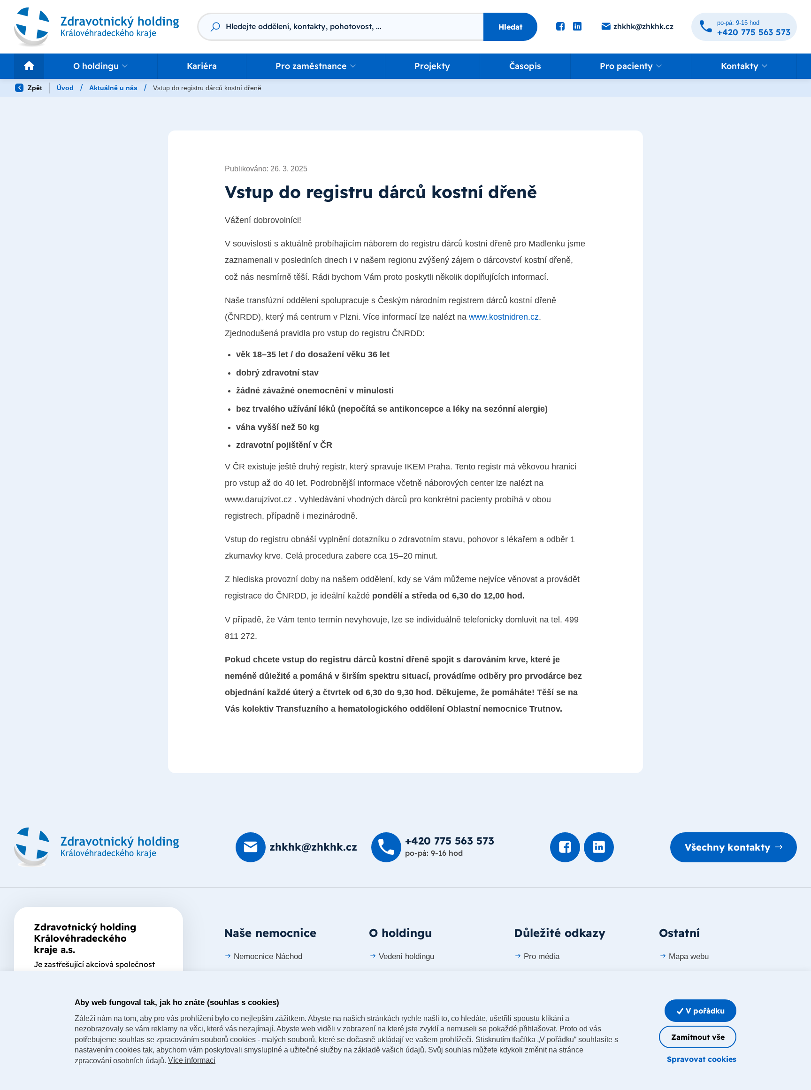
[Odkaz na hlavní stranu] (96, 26)
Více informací (191, 1060)
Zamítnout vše (698, 1037)
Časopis (525, 66)
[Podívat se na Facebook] (560, 26)
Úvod (65, 88)
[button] (100, 66)
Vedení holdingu (406, 956)
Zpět (34, 88)
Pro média (541, 956)
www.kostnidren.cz (504, 317)
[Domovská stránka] (96, 847)
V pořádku (704, 1010)
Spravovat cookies (701, 1059)
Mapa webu (689, 956)
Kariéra (202, 66)
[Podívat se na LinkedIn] (577, 26)
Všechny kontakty (727, 847)
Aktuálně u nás (113, 88)
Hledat (510, 26)
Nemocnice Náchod (268, 956)
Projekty (432, 66)
